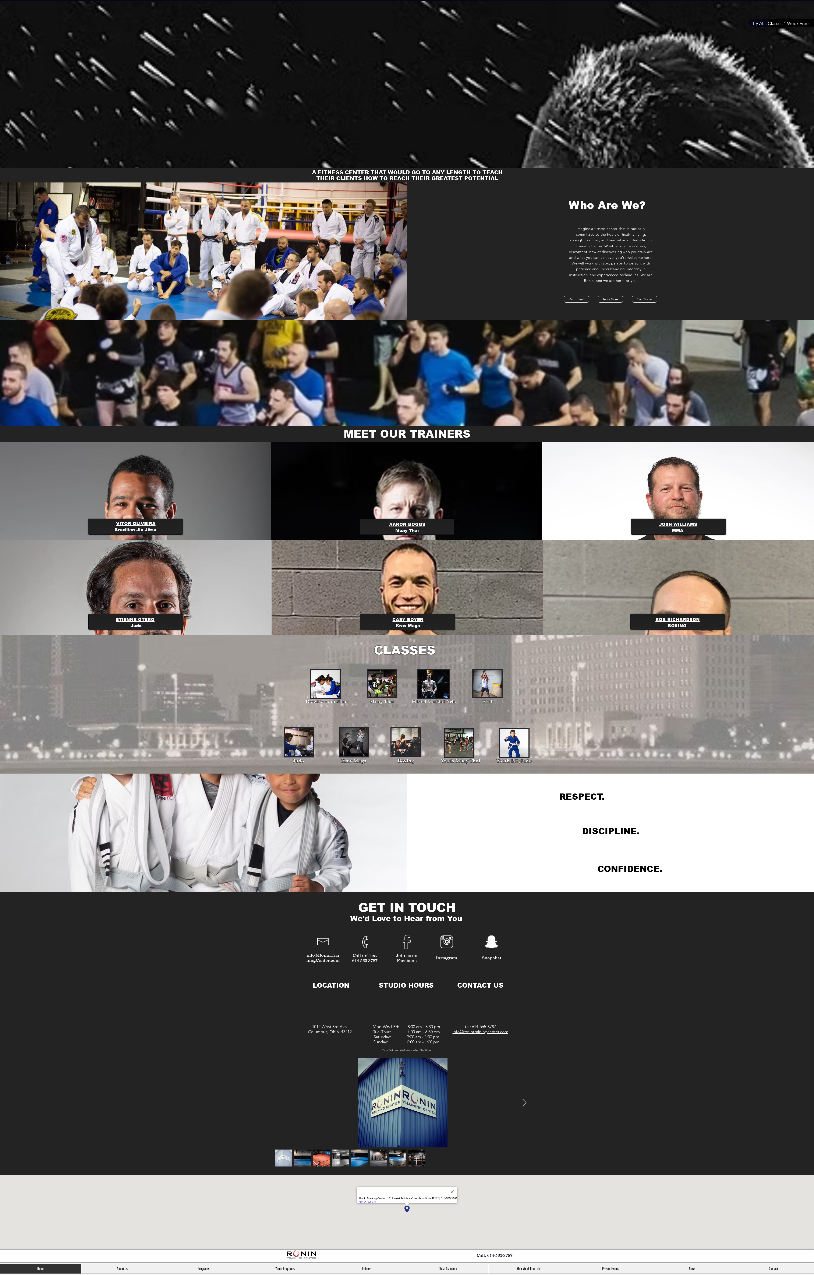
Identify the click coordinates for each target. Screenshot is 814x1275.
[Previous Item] (281, 1103)
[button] (203, 1269)
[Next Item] (524, 1103)
